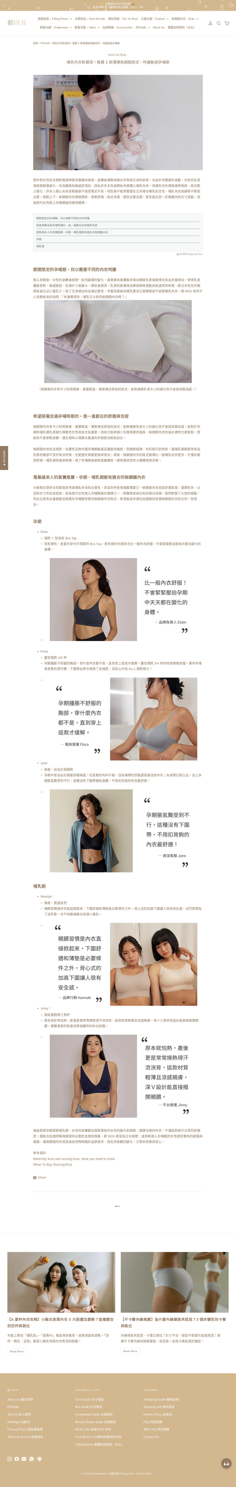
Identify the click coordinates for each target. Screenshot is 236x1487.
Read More (17, 1351)
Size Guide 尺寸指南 (89, 1399)
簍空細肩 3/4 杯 (55, 657)
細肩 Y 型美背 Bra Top (60, 538)
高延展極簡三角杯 (57, 1015)
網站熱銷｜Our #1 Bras (123, 18)
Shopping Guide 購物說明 (161, 1399)
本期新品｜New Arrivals (90, 18)
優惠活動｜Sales (85, 27)
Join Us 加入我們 (19, 1414)
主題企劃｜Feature (153, 18)
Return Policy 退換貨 (157, 1414)
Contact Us (151, 1437)
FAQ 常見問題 (152, 1422)
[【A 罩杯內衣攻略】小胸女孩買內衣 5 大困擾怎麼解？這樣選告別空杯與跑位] (61, 1282)
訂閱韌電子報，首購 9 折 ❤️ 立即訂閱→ (118, 5)
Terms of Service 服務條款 (25, 1437)
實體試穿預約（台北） (182, 27)
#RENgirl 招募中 (18, 1422)
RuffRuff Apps (186, 254)
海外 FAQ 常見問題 (156, 1429)
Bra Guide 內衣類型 (88, 1406)
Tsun (200, 254)
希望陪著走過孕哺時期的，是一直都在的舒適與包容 (67, 225)
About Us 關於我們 (20, 1399)
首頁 (35, 43)
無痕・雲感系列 (55, 903)
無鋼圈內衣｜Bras (183, 18)
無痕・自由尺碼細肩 (58, 769)
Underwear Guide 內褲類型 (94, 1414)
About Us (159, 27)
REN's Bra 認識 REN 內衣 (93, 1429)
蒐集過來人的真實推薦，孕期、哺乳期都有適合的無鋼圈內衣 (72, 232)
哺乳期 (40, 246)
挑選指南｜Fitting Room (53, 18)
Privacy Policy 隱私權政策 (25, 1429)
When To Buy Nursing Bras (52, 1164)
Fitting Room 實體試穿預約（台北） (99, 1444)
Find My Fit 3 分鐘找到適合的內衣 (98, 1437)
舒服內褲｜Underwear (54, 27)
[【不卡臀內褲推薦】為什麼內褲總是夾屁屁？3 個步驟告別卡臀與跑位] (175, 1282)
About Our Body (117, 54)
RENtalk (141, 27)
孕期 (39, 239)
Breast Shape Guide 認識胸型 (95, 1422)
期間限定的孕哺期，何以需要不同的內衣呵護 (63, 218)
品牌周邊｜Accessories (118, 27)
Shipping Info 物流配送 (159, 1406)
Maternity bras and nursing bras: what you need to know (74, 1159)
